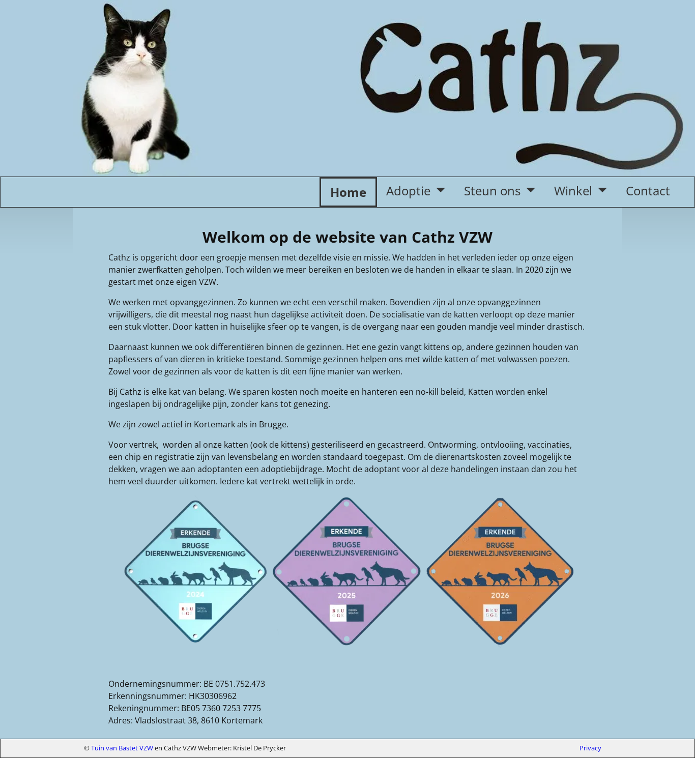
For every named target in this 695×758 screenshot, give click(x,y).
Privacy (590, 747)
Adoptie (408, 190)
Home (348, 192)
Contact (648, 190)
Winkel (573, 190)
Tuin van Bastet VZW (122, 747)
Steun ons (492, 190)
